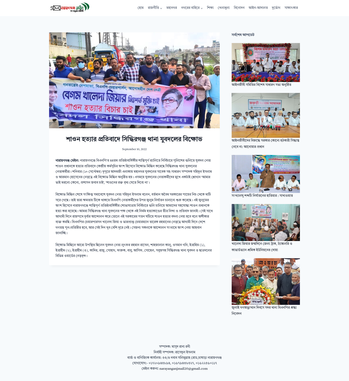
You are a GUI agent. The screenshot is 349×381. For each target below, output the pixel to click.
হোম (141, 8)
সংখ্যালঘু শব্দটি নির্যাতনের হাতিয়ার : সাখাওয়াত (262, 196)
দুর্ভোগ (276, 8)
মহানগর (171, 8)
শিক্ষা (210, 8)
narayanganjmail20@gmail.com (183, 368)
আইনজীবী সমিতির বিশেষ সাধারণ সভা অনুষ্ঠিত (261, 85)
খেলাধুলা (224, 8)
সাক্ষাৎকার (291, 8)
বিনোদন (239, 8)
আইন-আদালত (258, 8)
